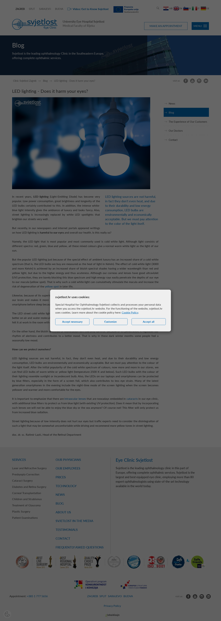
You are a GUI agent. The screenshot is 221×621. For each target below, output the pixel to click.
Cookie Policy (130, 312)
